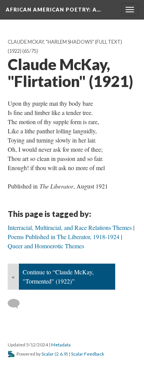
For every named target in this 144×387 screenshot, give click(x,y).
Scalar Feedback (87, 354)
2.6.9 (61, 354)
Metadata (61, 345)
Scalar (47, 354)
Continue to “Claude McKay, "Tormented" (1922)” (58, 276)
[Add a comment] (17, 304)
